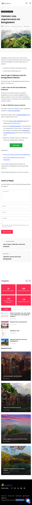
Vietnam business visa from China (12, 376)
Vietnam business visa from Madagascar (18, 340)
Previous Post (10, 241)
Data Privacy (19, 495)
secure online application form (17, 121)
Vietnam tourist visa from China (12, 407)
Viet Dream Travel (14, 500)
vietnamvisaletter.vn (23, 115)
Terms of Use (11, 495)
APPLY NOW (16, 145)
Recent (6, 309)
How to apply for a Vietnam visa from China (15, 439)
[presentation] (27, 281)
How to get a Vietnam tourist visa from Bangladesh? (16, 154)
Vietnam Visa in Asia (7, 11)
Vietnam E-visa (14, 331)
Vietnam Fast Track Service (18, 322)
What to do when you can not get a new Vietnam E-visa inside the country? (20, 314)
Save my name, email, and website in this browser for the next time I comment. (15, 226)
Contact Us (3, 495)
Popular (16, 309)
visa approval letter (15, 126)
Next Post (6, 254)
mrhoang (14, 318)
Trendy (26, 309)
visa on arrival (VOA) (14, 110)
